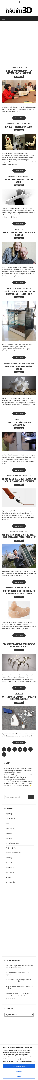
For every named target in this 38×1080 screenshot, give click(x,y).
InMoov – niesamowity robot (19, 126)
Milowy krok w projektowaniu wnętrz (19, 180)
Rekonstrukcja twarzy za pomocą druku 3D (19, 233)
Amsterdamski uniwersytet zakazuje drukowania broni (19, 698)
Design (20, 176)
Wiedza (8, 877)
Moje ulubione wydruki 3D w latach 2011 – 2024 (19, 988)
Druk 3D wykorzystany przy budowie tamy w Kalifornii (19, 72)
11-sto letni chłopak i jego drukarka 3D (19, 423)
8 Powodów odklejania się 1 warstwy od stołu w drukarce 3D (19, 981)
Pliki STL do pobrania (13, 853)
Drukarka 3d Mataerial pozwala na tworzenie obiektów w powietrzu (19, 480)
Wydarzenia (10, 882)
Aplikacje (9, 814)
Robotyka (27, 123)
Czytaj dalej (19, 118)
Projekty (24, 67)
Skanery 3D (10, 867)
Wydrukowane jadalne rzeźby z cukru (19, 367)
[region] (19, 1062)
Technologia (26, 288)
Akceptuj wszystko (19, 1066)
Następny (4, 754)
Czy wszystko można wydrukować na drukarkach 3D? (19, 645)
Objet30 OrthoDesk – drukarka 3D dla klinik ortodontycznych (19, 592)
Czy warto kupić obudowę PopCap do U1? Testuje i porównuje (19, 967)
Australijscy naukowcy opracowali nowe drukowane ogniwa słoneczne (19, 536)
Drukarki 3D (17, 288)
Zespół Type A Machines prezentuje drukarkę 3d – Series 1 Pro (19, 292)
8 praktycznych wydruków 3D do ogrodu (17, 974)
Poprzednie (4, 749)
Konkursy (9, 838)
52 (30, 749)
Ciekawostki (15, 67)
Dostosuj (19, 1071)
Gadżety (9, 833)
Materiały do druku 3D (26, 363)
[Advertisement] (19, 41)
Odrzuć (19, 1076)
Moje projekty (11, 848)
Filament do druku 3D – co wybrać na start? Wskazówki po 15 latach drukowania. (19, 996)
